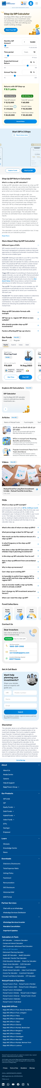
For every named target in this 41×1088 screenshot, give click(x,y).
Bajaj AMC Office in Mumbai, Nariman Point (17, 1042)
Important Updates (10, 931)
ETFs (5, 824)
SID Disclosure (9, 887)
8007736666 (14, 659)
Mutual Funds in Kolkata (11, 993)
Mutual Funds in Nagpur (28, 993)
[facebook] (18, 1084)
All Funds (6, 799)
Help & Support (8, 783)
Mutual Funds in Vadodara (11, 999)
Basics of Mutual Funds (12, 422)
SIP (4, 803)
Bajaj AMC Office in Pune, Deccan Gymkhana (17, 1010)
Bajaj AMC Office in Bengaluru (12, 1030)
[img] (27, 370)
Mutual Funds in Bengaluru (28, 987)
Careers (6, 779)
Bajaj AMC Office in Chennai (12, 1025)
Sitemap (32, 1068)
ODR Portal (7, 897)
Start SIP (25, 377)
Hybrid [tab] (13, 345)
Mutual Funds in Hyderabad (12, 1002)
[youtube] (13, 1084)
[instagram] (23, 1084)
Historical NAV (8, 892)
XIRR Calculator (8, 967)
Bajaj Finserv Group (10, 787)
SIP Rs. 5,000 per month (30, 508)
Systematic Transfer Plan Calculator (15, 958)
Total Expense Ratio (11, 868)
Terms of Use (14, 1068)
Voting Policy (8, 873)
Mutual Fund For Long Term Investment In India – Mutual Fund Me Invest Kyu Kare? (19, 491)
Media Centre (8, 774)
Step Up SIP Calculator (10, 949)
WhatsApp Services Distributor (14, 913)
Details (7, 357)
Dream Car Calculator (29, 961)
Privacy (5, 1068)
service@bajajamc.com (19, 653)
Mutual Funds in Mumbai (27, 984)
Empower (6, 832)
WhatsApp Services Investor (14, 922)
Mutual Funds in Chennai (11, 996)
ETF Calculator (30, 976)
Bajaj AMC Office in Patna (11, 1016)
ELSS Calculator (25, 964)
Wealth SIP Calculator (10, 955)
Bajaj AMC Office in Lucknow (12, 1045)
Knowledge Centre (10, 848)
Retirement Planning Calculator (13, 952)
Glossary (6, 844)
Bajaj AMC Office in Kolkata (12, 1033)
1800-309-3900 (17, 646)
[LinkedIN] (3, 1084)
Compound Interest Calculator (13, 943)
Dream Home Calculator (11, 964)
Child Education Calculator (11, 961)
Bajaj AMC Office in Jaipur (11, 1022)
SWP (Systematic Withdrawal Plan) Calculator (18, 946)
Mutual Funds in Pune (10, 984)
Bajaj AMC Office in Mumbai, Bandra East (16, 1028)
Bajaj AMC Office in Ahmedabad (13, 1019)
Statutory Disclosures (11, 864)
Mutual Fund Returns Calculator (13, 976)
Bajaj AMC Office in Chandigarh (13, 1036)
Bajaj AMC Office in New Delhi (12, 1039)
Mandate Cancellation (11, 926)
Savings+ (6, 828)
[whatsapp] (8, 1084)
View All (16, 337)
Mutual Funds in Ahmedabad (12, 990)
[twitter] (28, 1084)
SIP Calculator (7, 940)
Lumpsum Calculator (21, 940)
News (5, 852)
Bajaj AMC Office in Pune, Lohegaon (14, 1013)
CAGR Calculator (20, 967)
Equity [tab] (6, 345)
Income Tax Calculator (10, 973)
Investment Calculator (26, 973)
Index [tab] (21, 345)
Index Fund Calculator (29, 970)
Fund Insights (28, 422)
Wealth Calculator (24, 955)
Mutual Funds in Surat (28, 996)
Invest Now (20, 121)
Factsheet (7, 878)
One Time (11, 377)
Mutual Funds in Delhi (10, 987)
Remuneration (8, 883)
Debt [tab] (27, 345)
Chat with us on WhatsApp (13, 908)
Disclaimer (24, 1068)
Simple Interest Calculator (11, 970)
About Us (6, 770)
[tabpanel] (20, 365)
